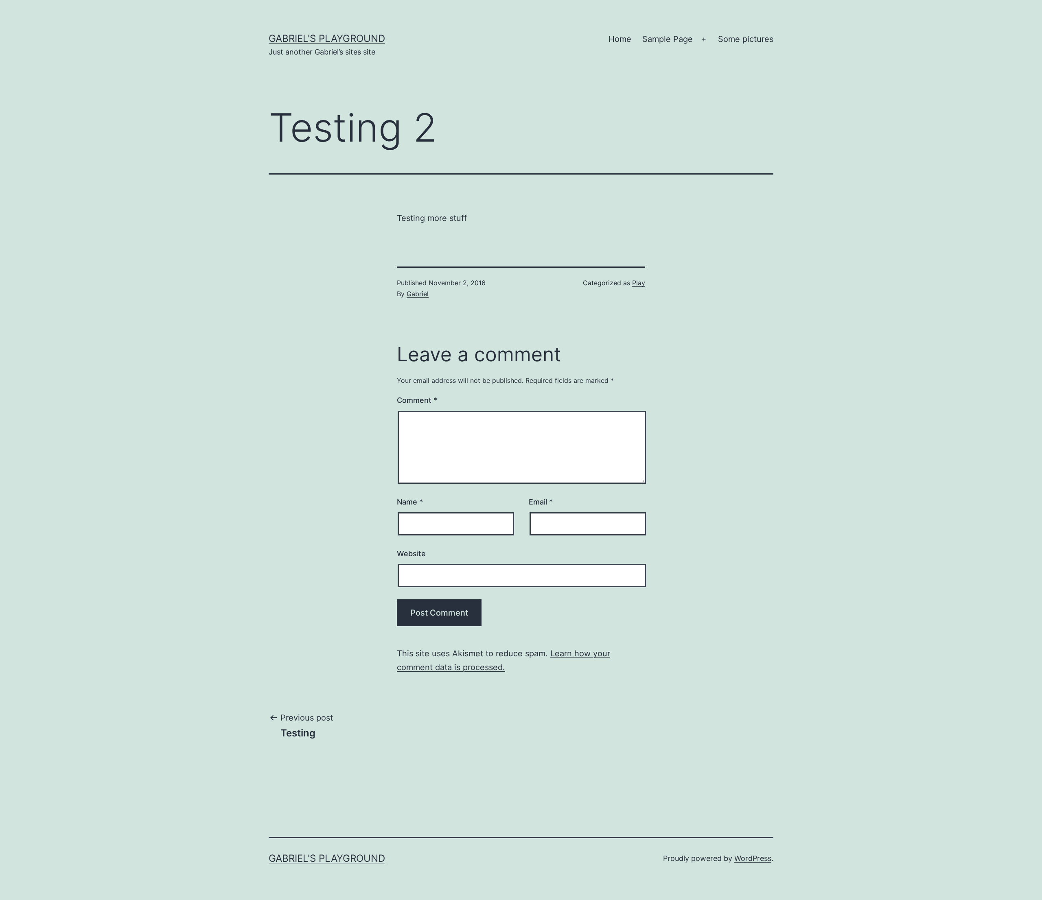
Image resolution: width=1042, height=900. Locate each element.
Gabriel (418, 294)
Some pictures (745, 39)
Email (541, 502)
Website (411, 553)
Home (620, 39)
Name (410, 502)
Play (638, 283)
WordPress (752, 858)
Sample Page (667, 39)
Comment (417, 400)
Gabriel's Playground (327, 38)
